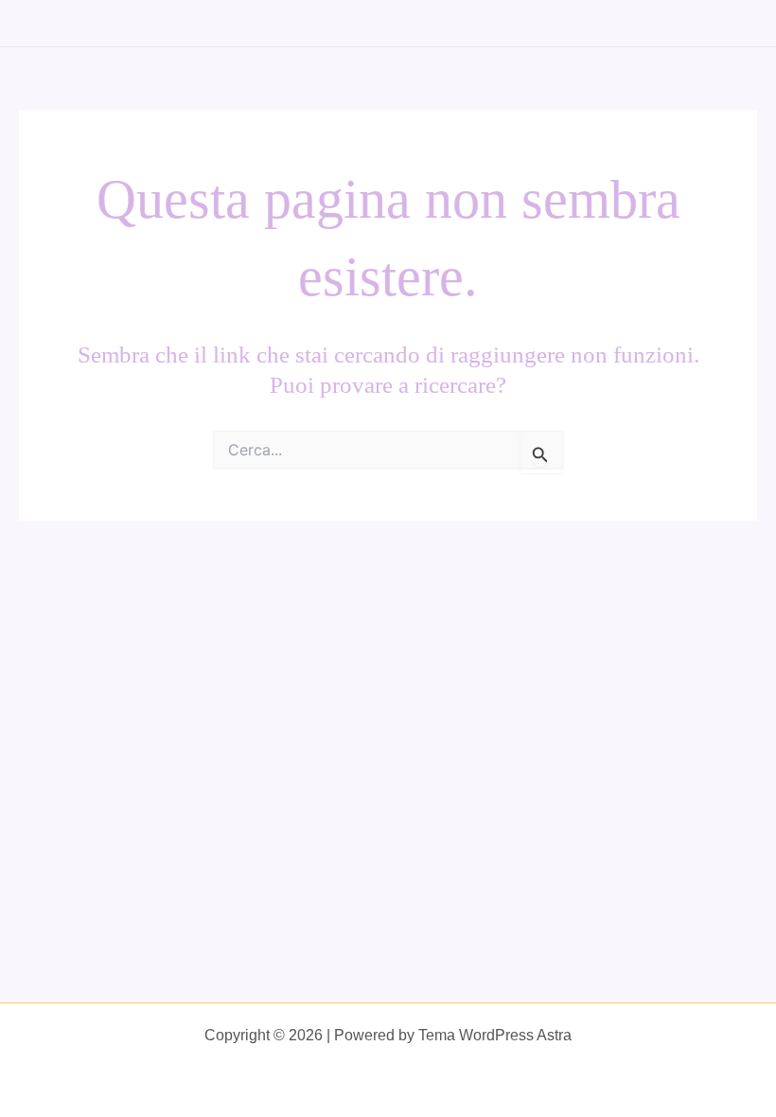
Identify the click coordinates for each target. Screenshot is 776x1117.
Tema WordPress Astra (495, 1034)
